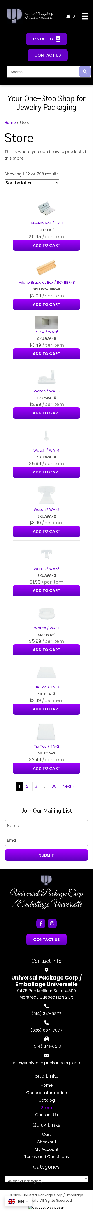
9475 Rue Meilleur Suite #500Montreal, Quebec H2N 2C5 (46, 994)
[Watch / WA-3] (46, 553)
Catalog (46, 1100)
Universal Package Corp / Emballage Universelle (46, 899)
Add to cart (46, 353)
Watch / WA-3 (46, 568)
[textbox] (46, 1181)
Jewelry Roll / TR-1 (46, 223)
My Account (46, 1149)
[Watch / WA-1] (46, 613)
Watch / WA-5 (47, 391)
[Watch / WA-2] (46, 494)
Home (10, 122)
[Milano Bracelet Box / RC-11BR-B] (46, 267)
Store (46, 1107)
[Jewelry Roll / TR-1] (46, 208)
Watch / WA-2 (46, 509)
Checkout (46, 1142)
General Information (46, 1092)
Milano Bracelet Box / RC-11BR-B (46, 282)
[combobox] (46, 1179)
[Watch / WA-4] (46, 435)
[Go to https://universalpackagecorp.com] (46, 880)
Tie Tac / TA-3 (46, 687)
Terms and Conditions (46, 1156)
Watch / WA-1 (46, 628)
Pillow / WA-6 (46, 331)
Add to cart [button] (46, 245)
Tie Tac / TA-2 (46, 746)
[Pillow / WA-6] (46, 322)
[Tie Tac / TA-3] (46, 672)
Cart (46, 1134)
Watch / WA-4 (46, 450)
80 (53, 786)
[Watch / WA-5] (46, 376)
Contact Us (46, 1115)
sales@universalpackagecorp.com (46, 1063)
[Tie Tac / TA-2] (46, 731)
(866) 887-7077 (46, 1030)
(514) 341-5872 (46, 1013)
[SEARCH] (85, 71)
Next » (68, 786)
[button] (46, 39)
